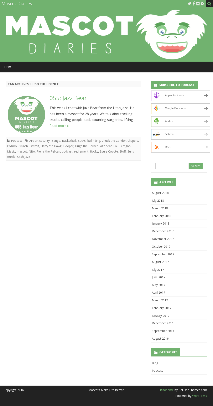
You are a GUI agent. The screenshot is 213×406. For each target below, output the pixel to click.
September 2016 (163, 331)
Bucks (82, 141)
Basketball (69, 141)
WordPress (199, 396)
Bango (55, 141)
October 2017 (161, 246)
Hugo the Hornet (86, 146)
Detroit (34, 146)
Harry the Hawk (51, 146)
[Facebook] (194, 3)
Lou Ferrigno (122, 146)
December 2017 (162, 231)
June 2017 (158, 277)
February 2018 (161, 216)
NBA (32, 151)
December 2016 (162, 323)
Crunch (23, 146)
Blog (155, 363)
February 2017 (161, 308)
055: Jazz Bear (68, 98)
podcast (67, 151)
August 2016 (160, 338)
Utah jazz (23, 157)
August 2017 (160, 262)
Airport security (39, 141)
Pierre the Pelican (48, 151)
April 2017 (158, 292)
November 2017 (163, 239)
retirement (81, 151)
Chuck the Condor (114, 141)
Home (8, 67)
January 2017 (160, 316)
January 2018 (160, 223)
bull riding (93, 141)
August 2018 (160, 193)
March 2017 (160, 300)
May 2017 (158, 285)
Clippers (133, 141)
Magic (11, 151)
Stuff (123, 151)
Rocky (94, 151)
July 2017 (158, 270)
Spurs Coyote (109, 151)
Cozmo (12, 146)
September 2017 (163, 254)
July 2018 (158, 200)
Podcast (16, 141)
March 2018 (160, 208)
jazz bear (105, 146)
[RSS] (202, 3)
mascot (22, 151)
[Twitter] (189, 3)
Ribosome (167, 390)
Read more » (59, 125)
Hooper (68, 146)
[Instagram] (198, 3)
